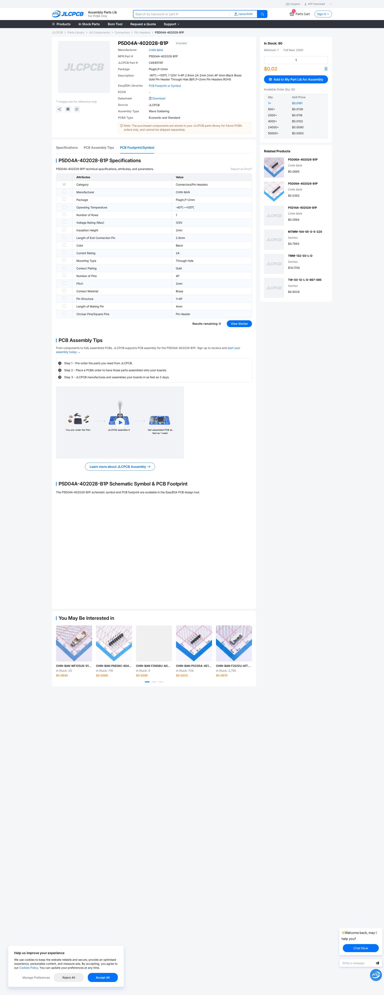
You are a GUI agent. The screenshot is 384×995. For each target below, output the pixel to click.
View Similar (239, 323)
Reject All (68, 977)
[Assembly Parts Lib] (68, 14)
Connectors (122, 32)
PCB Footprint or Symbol (165, 85)
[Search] (262, 14)
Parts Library (76, 32)
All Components (99, 32)
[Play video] (120, 423)
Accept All (103, 977)
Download (158, 98)
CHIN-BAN (156, 50)
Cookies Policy (28, 967)
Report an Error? (241, 169)
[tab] (67, 148)
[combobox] (181, 14)
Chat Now (360, 948)
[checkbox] (64, 184)
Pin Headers (142, 32)
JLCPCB (57, 32)
